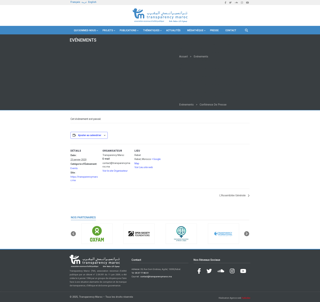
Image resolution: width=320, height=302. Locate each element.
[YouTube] (247, 3)
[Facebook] (225, 3)
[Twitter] (230, 3)
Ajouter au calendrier (89, 135)
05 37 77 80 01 (142, 273)
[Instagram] (242, 3)
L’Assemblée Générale (232, 195)
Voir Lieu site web (143, 167)
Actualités (173, 30)
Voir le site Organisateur (115, 170)
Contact (230, 30)
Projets (107, 30)
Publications (128, 30)
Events (74, 168)
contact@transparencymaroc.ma (156, 276)
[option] (97, 234)
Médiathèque (195, 30)
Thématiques (151, 30)
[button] (73, 233)
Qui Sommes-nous (85, 30)
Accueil (183, 56)
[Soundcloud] (236, 3)
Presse (214, 30)
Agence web (240, 298)
